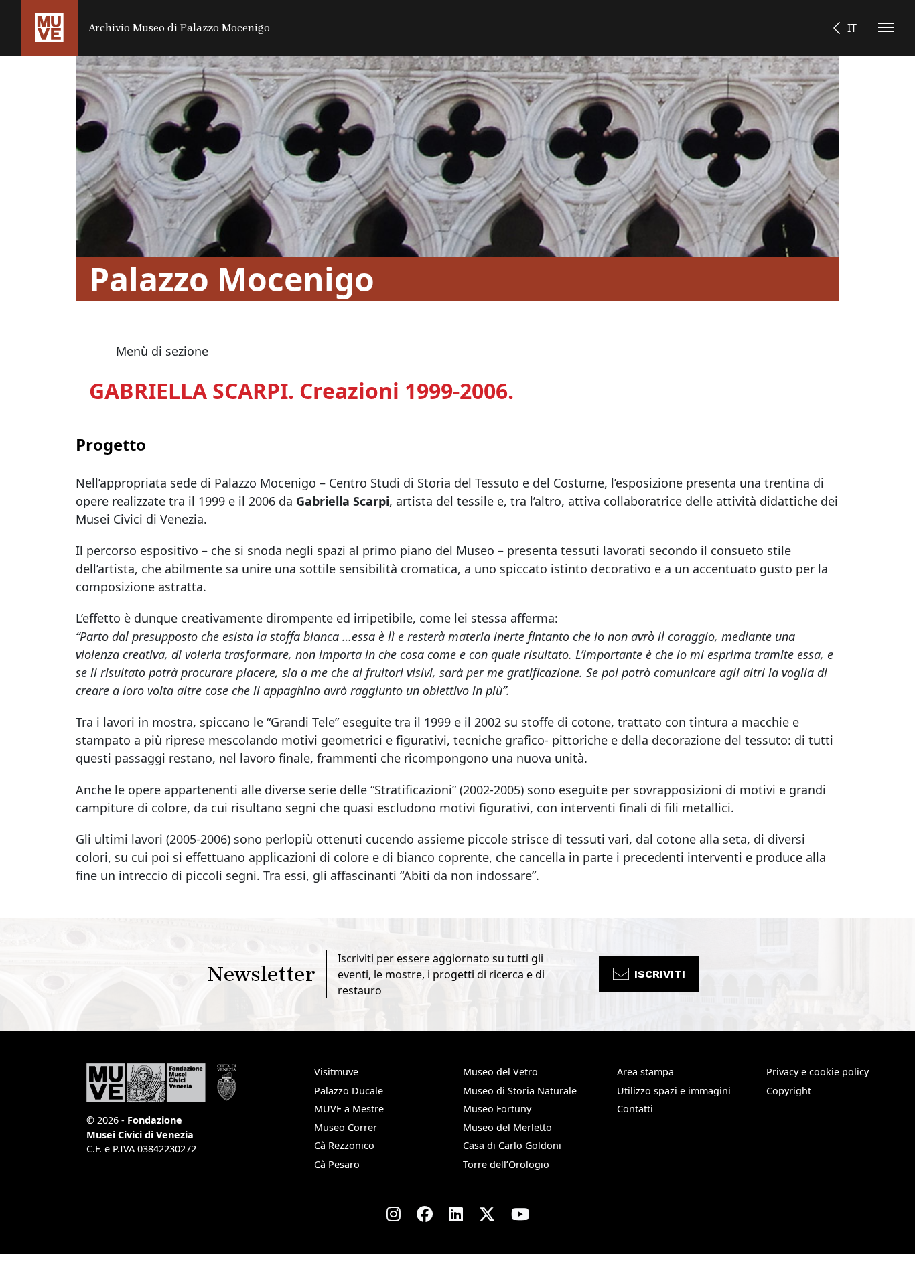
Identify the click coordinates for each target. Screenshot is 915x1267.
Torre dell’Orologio (506, 1164)
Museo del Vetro (500, 1071)
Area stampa (645, 1071)
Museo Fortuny (497, 1108)
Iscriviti (659, 974)
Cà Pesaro (337, 1164)
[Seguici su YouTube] (520, 1214)
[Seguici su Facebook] (425, 1214)
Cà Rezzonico (344, 1145)
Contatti (635, 1108)
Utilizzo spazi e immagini (674, 1090)
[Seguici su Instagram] (393, 1214)
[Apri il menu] (886, 27)
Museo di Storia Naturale (520, 1090)
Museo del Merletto (507, 1127)
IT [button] (852, 28)
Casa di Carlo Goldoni (512, 1145)
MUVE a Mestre (349, 1108)
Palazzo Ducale (348, 1090)
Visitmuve (336, 1071)
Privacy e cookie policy (817, 1071)
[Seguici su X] (487, 1214)
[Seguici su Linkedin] (456, 1214)
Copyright (788, 1090)
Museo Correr (345, 1127)
